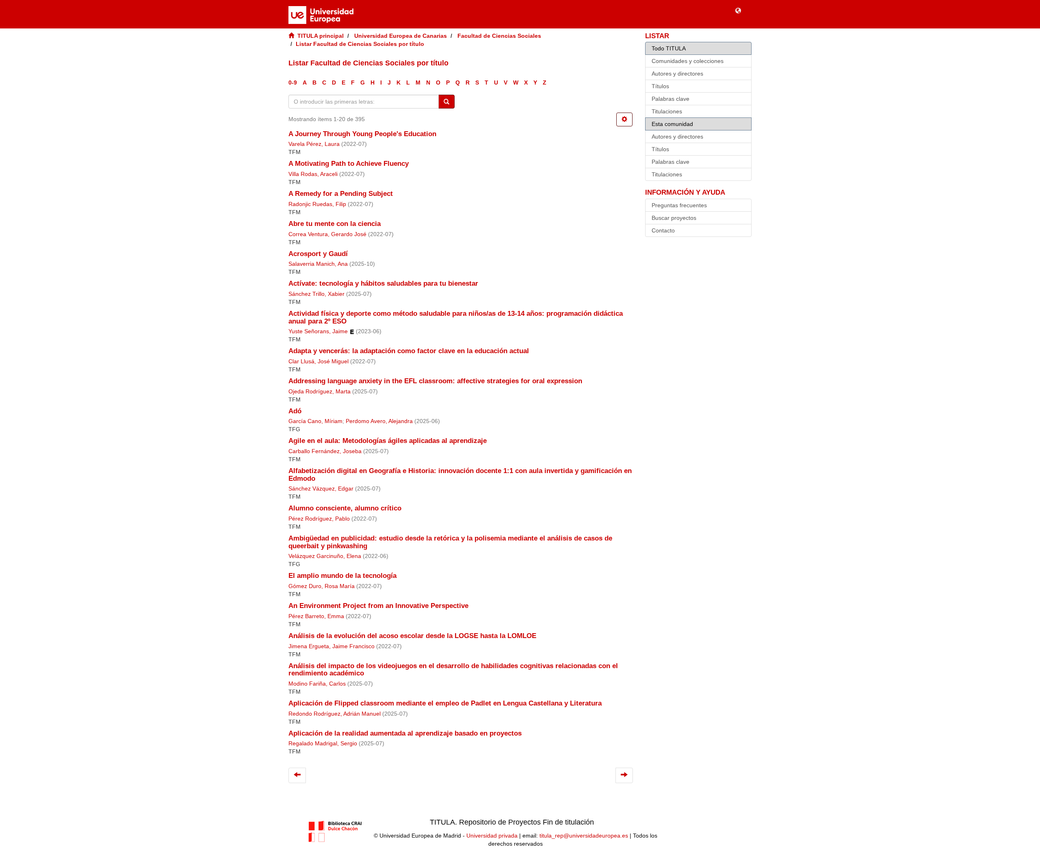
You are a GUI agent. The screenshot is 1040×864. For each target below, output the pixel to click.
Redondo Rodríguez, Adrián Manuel (334, 714)
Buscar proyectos (674, 218)
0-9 (292, 82)
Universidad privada (492, 835)
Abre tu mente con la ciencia (334, 224)
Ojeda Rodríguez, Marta (319, 392)
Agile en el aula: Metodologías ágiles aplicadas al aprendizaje (387, 441)
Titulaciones (667, 111)
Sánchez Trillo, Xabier (316, 294)
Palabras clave (670, 99)
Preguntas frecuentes (679, 205)
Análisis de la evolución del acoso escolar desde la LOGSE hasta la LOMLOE (412, 636)
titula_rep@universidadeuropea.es (584, 835)
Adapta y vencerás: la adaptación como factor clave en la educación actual (408, 351)
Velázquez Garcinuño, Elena (324, 556)
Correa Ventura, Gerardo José (327, 234)
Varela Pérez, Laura (314, 144)
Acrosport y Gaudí (318, 254)
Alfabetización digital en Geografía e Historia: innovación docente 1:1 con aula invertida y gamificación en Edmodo (460, 474)
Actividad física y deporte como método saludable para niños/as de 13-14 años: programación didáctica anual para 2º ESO (455, 317)
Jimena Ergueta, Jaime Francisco (331, 646)
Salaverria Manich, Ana (318, 264)
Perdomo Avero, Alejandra (379, 421)
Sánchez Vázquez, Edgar (320, 489)
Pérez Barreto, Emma (316, 616)
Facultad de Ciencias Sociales (499, 36)
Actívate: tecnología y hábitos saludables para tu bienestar (383, 283)
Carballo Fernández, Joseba (325, 451)
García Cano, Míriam (315, 421)
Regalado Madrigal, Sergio (322, 743)
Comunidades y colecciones (688, 61)
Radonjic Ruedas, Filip (317, 204)
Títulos (660, 86)
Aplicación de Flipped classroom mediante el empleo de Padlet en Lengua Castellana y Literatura (445, 703)
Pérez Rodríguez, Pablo (319, 519)
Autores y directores (677, 73)
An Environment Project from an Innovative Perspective (378, 606)
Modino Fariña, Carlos (317, 684)
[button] (738, 10)
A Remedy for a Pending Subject (340, 194)
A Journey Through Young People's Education (362, 134)
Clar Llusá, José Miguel (318, 361)
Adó (294, 411)
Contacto (663, 230)
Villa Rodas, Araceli (313, 174)
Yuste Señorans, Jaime (318, 331)
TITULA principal (320, 36)
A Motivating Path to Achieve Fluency (348, 163)
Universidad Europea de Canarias (400, 36)
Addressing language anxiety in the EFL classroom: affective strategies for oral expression (435, 381)
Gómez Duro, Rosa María (321, 586)
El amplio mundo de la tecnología (342, 576)
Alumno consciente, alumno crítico (344, 508)
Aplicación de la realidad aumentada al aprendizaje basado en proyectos (405, 733)
